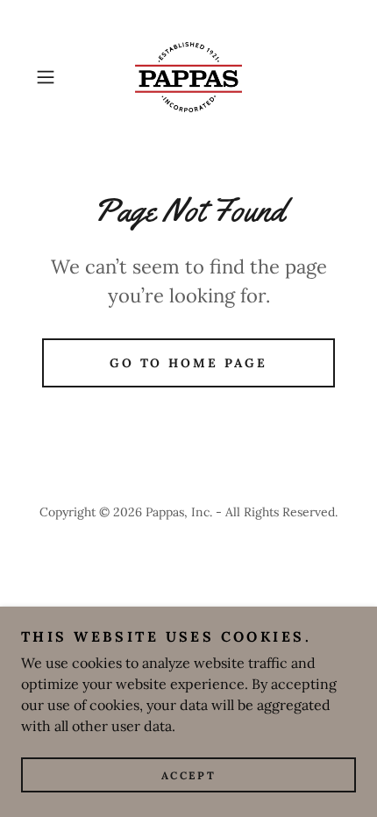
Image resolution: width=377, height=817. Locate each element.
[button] (52, 77)
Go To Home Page (189, 363)
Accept (188, 775)
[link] (188, 77)
